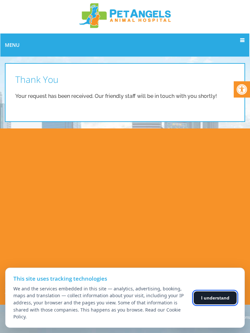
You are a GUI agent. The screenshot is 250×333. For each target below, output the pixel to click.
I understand (215, 297)
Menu (12, 45)
